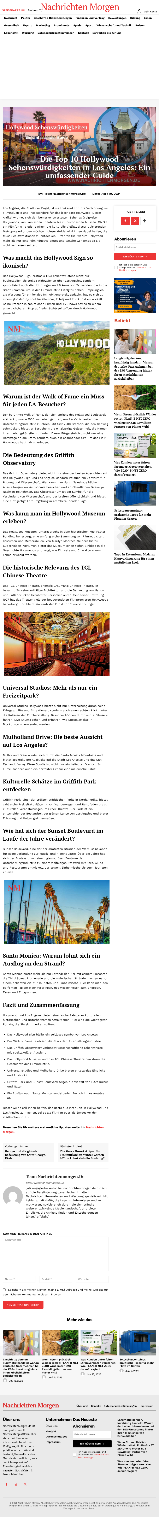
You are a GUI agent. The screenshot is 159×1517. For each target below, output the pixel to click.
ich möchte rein (133, 256)
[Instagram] (15, 1484)
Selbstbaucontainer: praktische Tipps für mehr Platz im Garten (132, 514)
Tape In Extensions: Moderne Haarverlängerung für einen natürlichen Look (134, 558)
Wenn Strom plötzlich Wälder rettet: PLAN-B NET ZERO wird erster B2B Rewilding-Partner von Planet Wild (135, 420)
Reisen (79, 150)
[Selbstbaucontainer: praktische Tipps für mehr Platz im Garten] (135, 493)
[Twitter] (135, 221)
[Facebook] (125, 221)
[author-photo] (5, 1380)
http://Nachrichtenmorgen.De (45, 1182)
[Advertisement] (79, 68)
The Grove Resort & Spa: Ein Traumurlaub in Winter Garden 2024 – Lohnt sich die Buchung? (82, 1155)
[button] (35, 10)
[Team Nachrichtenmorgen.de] (13, 1196)
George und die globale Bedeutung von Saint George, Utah (25, 1155)
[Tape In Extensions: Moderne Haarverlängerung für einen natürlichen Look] (135, 537)
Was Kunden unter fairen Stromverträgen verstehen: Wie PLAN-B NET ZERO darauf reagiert (133, 468)
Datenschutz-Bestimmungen (135, 269)
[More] (144, 221)
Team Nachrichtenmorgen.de (65, 193)
